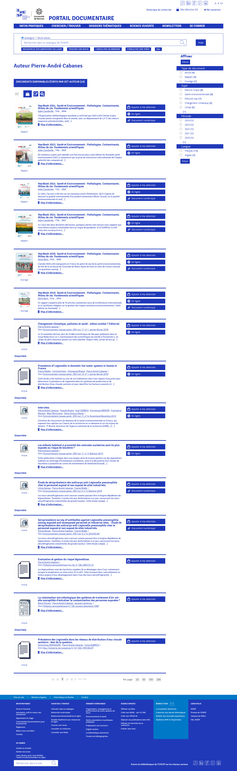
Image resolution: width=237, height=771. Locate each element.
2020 (188, 137)
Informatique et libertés (64, 697)
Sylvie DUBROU (91, 645)
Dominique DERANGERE (49, 645)
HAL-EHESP (195, 720)
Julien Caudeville (46, 111)
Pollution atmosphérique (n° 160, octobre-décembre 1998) (71, 606)
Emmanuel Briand (76, 371)
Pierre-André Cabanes (48, 326)
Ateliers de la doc (23, 752)
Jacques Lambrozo (83, 603)
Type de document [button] (193, 68)
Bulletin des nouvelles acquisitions (170, 716)
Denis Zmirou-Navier (74, 413)
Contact (84, 697)
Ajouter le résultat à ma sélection (27, 93)
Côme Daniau (44, 488)
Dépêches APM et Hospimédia (168, 720)
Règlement (20, 727)
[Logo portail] (30, 13)
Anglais (188, 155)
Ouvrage (189, 81)
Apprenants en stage (24, 718)
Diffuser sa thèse (128, 709)
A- (216, 3)
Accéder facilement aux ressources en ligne (65, 721)
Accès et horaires (23, 709)
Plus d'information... (52, 124)
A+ (221, 3)
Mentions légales (38, 697)
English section (92, 729)
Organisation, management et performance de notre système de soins (100, 711)
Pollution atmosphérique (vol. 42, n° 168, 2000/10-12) (68, 565)
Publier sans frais (128, 729)
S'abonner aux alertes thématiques (170, 712)
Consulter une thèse (138, 49)
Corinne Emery (59, 371)
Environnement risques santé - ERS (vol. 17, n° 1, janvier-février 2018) (76, 329)
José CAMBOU (82, 410)
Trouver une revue (79, 49)
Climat (188, 107)
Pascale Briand (67, 410)
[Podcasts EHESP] (206, 2)
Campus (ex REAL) (198, 716)
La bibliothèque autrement (97, 733)
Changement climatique (197, 102)
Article (188, 72)
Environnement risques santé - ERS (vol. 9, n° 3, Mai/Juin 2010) (72, 491)
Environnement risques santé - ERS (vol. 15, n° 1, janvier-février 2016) (76, 374)
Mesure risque (192, 89)
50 (144, 679)
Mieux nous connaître (25, 731)
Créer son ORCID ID (129, 716)
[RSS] (182, 2)
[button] (183, 111)
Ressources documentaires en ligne (42, 49)
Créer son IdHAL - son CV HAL (133, 712)
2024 (188, 120)
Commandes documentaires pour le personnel (30, 723)
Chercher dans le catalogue (62, 709)
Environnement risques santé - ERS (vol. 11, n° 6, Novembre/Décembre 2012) (79, 416)
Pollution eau (191, 98)
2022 (188, 129)
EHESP (193, 709)
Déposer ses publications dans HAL (135, 720)
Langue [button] (186, 146)
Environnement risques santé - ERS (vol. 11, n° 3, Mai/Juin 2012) (73, 453)
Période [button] (186, 116)
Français (189, 150)
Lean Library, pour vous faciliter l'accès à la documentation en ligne (30, 756)
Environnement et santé (96, 716)
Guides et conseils (23, 748)
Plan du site (19, 697)
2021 (188, 133)
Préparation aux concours (97, 725)
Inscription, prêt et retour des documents (28, 714)
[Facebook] (194, 2)
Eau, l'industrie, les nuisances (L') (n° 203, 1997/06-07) (68, 648)
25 (137, 679)
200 (159, 679)
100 (151, 679)
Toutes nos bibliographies (97, 736)
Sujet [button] (184, 85)
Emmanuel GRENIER (99, 410)
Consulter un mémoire (108, 49)
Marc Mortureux (55, 413)
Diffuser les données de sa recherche (132, 724)
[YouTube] (200, 2)
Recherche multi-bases (60, 712)
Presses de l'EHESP (198, 712)
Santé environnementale (197, 94)
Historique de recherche (159, 9)
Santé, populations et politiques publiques (99, 721)
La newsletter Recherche (166, 709)
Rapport (189, 76)
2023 (188, 124)
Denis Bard (43, 259)
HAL (158, 49)
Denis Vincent (44, 603)
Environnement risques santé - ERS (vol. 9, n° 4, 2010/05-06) (71, 533)
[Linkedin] (188, 2)
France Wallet (44, 371)
